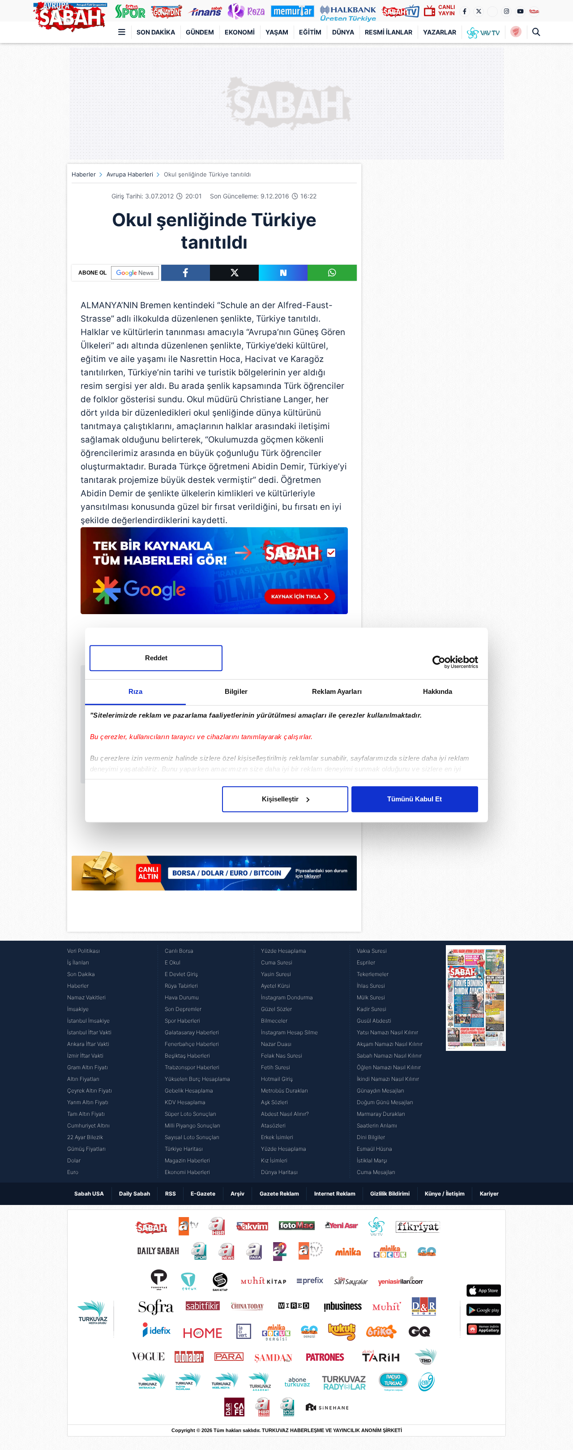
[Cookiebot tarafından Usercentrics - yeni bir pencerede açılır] (439, 662)
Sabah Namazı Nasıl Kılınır (389, 1055)
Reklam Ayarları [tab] (337, 691)
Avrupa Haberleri (130, 174)
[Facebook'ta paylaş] (185, 273)
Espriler (366, 962)
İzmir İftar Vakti (85, 1055)
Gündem (200, 32)
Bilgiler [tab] (236, 691)
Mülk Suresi (371, 997)
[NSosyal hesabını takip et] (492, 11)
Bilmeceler (274, 1020)
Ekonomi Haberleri (187, 1172)
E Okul (172, 962)
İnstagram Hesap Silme (289, 1032)
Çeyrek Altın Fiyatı (89, 1090)
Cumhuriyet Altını (88, 1125)
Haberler (84, 174)
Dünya (343, 32)
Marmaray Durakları (381, 1113)
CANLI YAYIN (446, 10)
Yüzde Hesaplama (283, 950)
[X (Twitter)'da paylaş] (234, 273)
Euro (72, 1172)
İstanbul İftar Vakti (89, 1032)
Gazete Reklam (279, 1193)
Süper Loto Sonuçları (190, 1113)
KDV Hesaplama (185, 1102)
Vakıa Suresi (372, 950)
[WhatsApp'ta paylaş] (332, 273)
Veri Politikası (83, 950)
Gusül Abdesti (374, 1020)
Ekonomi (240, 32)
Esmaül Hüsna (374, 1148)
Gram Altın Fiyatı (87, 1067)
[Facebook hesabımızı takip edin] (464, 11)
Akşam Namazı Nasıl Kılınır (390, 1044)
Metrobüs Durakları (284, 1090)
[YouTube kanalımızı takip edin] (520, 11)
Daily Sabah (134, 1193)
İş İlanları (78, 962)
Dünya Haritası (279, 1172)
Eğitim (310, 32)
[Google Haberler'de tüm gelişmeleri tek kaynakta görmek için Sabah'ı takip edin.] (214, 575)
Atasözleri (273, 1125)
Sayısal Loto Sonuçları (192, 1137)
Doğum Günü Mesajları (385, 1102)
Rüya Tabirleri (181, 985)
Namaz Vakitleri (86, 997)
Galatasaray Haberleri (192, 1032)
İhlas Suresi (371, 985)
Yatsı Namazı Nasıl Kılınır (387, 1032)
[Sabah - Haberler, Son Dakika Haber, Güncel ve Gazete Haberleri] (70, 15)
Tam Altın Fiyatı (86, 1113)
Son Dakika (156, 32)
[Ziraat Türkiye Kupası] (516, 32)
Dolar (74, 1160)
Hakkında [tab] (438, 691)
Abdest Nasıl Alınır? (285, 1113)
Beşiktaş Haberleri (187, 1055)
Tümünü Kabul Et (414, 799)
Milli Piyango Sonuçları (192, 1125)
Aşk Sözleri (274, 1102)
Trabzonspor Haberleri (192, 1067)
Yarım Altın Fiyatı (87, 1102)
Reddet (156, 658)
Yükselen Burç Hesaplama (197, 1079)
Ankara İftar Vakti (88, 1044)
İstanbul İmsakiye (88, 1020)
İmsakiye (78, 1009)
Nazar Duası (276, 1044)
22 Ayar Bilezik (85, 1137)
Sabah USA (89, 1193)
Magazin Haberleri (187, 1160)
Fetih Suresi (275, 1067)
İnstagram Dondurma (287, 997)
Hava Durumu (182, 997)
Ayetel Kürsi (275, 985)
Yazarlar (439, 32)
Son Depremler (183, 1009)
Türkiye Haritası (184, 1148)
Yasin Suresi (276, 974)
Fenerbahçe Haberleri (192, 1044)
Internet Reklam (334, 1193)
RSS (170, 1193)
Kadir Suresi (371, 1009)
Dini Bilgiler (371, 1137)
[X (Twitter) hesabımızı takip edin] (478, 11)
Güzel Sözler (276, 1009)
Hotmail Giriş (277, 1079)
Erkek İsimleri (277, 1137)
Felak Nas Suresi (281, 1055)
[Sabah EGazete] (476, 1061)
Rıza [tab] (135, 691)
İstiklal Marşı (372, 1160)
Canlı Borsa (179, 950)
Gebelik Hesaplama (189, 1090)
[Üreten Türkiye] (348, 11)
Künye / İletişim (445, 1193)
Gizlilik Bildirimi (390, 1193)
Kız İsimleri (274, 1160)
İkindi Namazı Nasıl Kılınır (388, 1079)
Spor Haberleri (182, 1020)
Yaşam (276, 32)
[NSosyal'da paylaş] (283, 273)
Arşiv (237, 1193)
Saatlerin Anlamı (377, 1125)
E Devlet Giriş (181, 974)
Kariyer (489, 1193)
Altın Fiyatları (83, 1079)
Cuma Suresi (276, 962)
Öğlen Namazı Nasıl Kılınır (389, 1067)
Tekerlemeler (373, 974)
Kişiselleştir (280, 799)
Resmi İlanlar (388, 32)
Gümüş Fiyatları (86, 1148)
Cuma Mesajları (376, 1172)
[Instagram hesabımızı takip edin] (506, 11)
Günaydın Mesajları (380, 1090)
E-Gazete (203, 1193)
